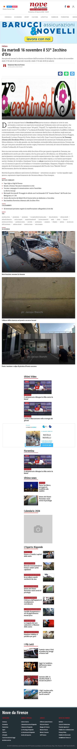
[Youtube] (68, 6)
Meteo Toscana (44, 732)
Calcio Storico (25, 722)
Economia (18, 17)
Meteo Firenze (44, 730)
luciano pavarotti (43, 219)
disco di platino (53, 217)
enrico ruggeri (18, 219)
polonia (62, 222)
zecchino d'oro (6, 217)
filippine (54, 222)
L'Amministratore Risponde (29, 724)
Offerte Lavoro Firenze (46, 722)
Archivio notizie (6, 740)
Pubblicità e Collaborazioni (66, 730)
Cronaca (8, 17)
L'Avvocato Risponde (26, 727)
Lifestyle (44, 17)
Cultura (35, 17)
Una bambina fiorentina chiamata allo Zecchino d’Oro (21, 200)
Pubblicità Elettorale (64, 735)
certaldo (29, 222)
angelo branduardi (30, 219)
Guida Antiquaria (26, 735)
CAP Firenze (43, 735)
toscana (65, 219)
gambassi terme (20, 222)
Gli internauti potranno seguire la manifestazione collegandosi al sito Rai (28, 209)
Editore (61, 722)
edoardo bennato (7, 219)
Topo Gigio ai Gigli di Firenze (13, 183)
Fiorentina (65, 17)
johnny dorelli (64, 217)
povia (52, 219)
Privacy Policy (62, 732)
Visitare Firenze (44, 724)
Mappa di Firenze (44, 727)
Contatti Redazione (64, 724)
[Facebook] (65, 6)
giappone (47, 222)
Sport (27, 17)
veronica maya (28, 224)
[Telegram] (72, 74)
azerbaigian (38, 222)
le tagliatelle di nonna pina (38, 217)
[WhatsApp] (66, 74)
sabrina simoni (17, 224)
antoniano (25, 217)
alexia (58, 219)
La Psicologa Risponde (27, 730)
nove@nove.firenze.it (65, 737)
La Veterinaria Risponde (28, 732)
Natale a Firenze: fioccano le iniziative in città (19, 186)
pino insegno (38, 224)
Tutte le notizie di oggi (8, 737)
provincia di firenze (7, 222)
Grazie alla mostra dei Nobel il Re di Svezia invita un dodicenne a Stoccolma (29, 198)
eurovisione (16, 217)
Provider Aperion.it (64, 727)
